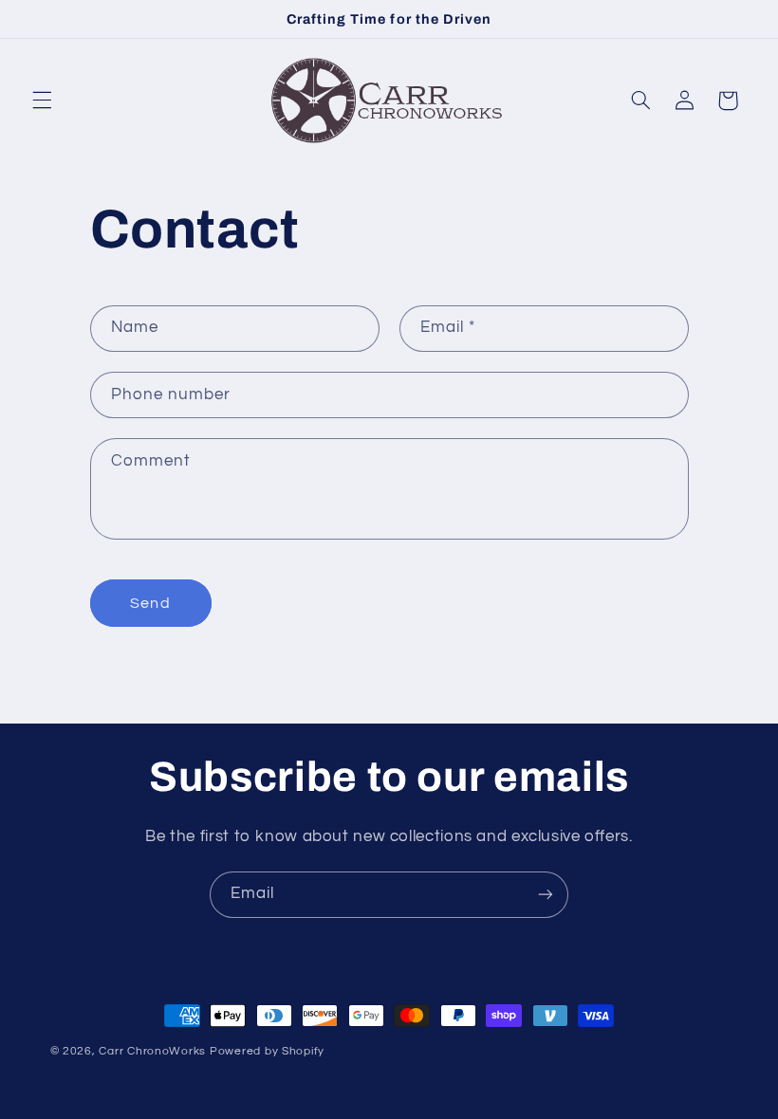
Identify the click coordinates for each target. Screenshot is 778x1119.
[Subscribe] (545, 894)
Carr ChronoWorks (152, 1051)
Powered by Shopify (267, 1051)
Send (150, 603)
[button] (42, 100)
